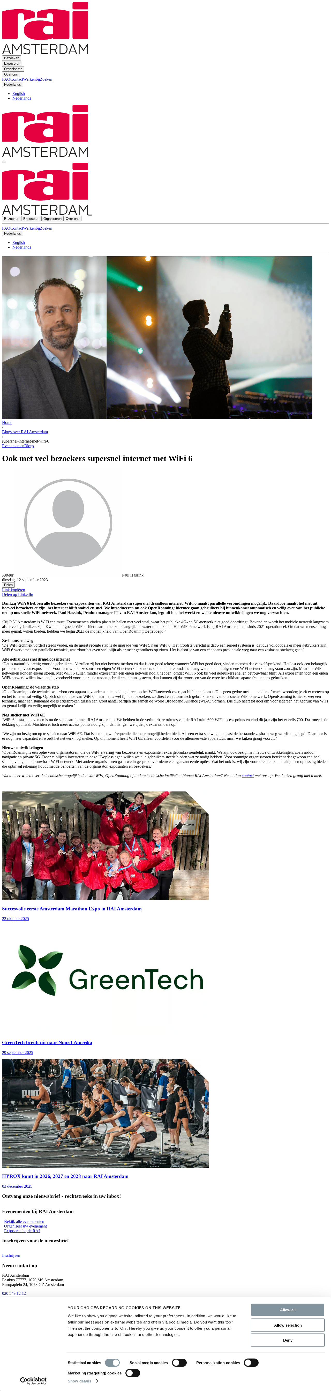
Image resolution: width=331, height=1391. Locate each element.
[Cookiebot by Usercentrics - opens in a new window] (33, 1381)
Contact (16, 228)
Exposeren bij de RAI (22, 1231)
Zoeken (46, 228)
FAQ (6, 228)
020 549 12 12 (14, 1293)
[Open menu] (4, 161)
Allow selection (288, 1325)
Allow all (288, 1310)
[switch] (179, 1363)
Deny (287, 1340)
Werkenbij (31, 228)
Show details (79, 1381)
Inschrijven (11, 1255)
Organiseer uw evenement (25, 1226)
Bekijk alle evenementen (24, 1221)
